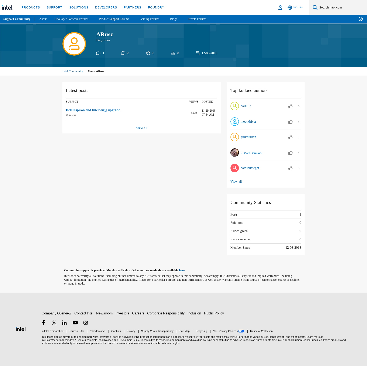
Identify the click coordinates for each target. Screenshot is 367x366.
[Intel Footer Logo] (21, 328)
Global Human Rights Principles (303, 340)
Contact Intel (84, 313)
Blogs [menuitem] (182, 19)
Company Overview (57, 313)
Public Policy (214, 313)
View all (141, 128)
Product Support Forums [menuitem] (120, 19)
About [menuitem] (44, 19)
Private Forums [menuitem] (206, 19)
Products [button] (30, 7)
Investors (123, 313)
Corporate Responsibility (167, 313)
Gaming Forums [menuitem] (157, 19)
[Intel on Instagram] (85, 323)
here (185, 270)
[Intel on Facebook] (43, 323)
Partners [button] (128, 7)
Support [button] (53, 7)
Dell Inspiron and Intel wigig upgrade (96, 110)
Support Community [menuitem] (17, 19)
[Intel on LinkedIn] (64, 323)
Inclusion (195, 313)
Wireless (72, 115)
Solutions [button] (77, 7)
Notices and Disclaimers (117, 340)
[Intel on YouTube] (75, 323)
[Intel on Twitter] (54, 323)
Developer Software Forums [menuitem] (74, 19)
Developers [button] (103, 7)
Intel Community (73, 71)
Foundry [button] (151, 7)
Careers (139, 313)
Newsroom (105, 313)
